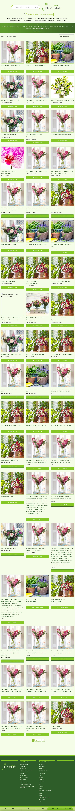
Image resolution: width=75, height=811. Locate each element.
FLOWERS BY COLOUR (61, 18)
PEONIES (41, 788)
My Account (23, 775)
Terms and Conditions (26, 784)
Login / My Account (33, 14)
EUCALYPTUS (42, 773)
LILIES (40, 784)
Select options (12, 71)
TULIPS (40, 801)
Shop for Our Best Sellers (46, 14)
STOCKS (41, 795)
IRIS (40, 782)
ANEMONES (41, 766)
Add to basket (62, 397)
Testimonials (23, 773)
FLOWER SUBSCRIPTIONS (15, 20)
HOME (8, 18)
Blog (21, 781)
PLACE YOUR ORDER (37, 607)
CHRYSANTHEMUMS (43, 770)
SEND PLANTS (27, 20)
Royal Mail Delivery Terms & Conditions (27, 787)
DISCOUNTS (23, 768)
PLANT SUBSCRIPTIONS (40, 20)
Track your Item (24, 772)
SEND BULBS (51, 20)
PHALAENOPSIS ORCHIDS (45, 790)
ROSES (40, 793)
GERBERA (41, 777)
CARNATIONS (42, 768)
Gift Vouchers (24, 777)
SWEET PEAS (42, 799)
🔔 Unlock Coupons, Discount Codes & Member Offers (60, 808)
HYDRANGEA (42, 781)
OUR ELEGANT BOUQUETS (18, 18)
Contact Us (23, 766)
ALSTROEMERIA (42, 764)
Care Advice (23, 779)
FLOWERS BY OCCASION (47, 18)
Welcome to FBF (24, 764)
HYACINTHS (41, 779)
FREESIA (41, 775)
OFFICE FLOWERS (61, 20)
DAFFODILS (41, 772)
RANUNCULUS (42, 792)
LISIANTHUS (41, 786)
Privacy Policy (24, 782)
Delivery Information (26, 770)
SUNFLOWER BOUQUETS (44, 797)
